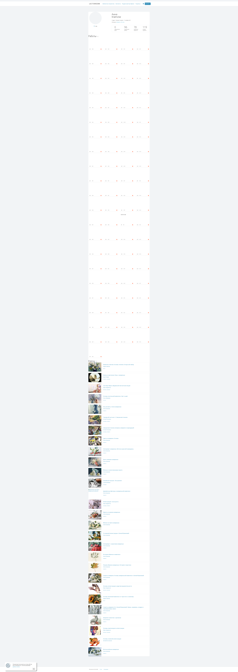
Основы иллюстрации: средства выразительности (117, 586)
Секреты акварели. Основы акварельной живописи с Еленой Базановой (123, 575)
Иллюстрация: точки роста (110, 501)
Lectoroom (94, 4)
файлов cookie (16, 666)
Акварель (118, 22)
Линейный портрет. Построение (112, 480)
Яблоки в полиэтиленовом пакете (112, 470)
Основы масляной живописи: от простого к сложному (118, 596)
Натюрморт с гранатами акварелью (113, 544)
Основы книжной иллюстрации (112, 639)
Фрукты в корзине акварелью (111, 512)
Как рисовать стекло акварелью (112, 406)
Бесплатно (118, 3)
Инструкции (106, 669)
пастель (104, 400)
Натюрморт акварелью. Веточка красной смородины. (118, 449)
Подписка (138, 3)
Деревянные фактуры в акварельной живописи (116, 491)
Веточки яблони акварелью (111, 649)
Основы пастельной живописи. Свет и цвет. (115, 396)
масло (104, 368)
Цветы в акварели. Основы (111, 438)
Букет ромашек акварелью (110, 459)
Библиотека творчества (108, 3)
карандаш (108, 379)
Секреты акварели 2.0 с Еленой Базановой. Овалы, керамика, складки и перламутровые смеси (123, 608)
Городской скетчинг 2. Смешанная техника (115, 417)
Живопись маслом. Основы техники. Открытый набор (118, 364)
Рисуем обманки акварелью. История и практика (117, 565)
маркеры (104, 389)
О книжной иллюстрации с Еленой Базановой (116, 533)
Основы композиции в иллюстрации (113, 628)
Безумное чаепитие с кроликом (112, 617)
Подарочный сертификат (128, 3)
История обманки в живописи (111, 554)
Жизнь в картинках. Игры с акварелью (114, 375)
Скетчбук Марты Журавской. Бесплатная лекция (116, 385)
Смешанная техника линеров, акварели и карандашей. (118, 428)
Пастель (122, 22)
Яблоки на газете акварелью (111, 523)
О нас (101, 669)
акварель (104, 379)
